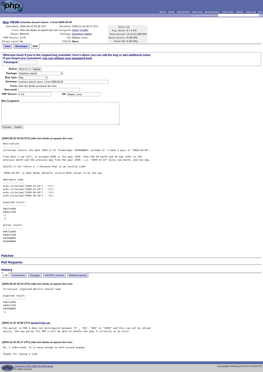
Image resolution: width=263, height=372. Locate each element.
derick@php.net (40, 322)
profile (84, 30)
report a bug (197, 12)
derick (75, 30)
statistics (239, 12)
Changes (35, 275)
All (6, 275)
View (7, 46)
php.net (163, 12)
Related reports (78, 275)
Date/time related (82, 33)
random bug (251, 12)
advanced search (212, 12)
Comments (18, 275)
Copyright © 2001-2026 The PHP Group (33, 366)
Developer (21, 46)
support (171, 12)
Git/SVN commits (54, 275)
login (260, 12)
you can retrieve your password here (67, 58)
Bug (6, 22)
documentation (183, 12)
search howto (228, 12)
